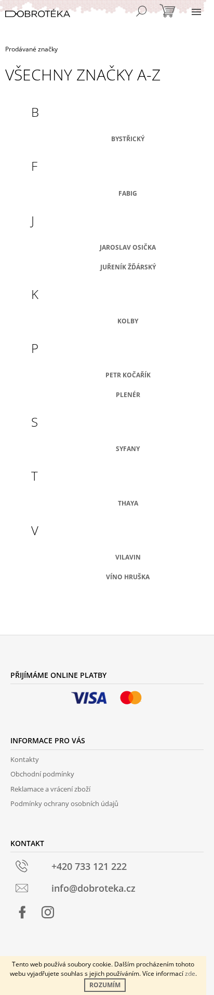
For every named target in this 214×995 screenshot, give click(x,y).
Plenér (128, 394)
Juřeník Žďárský (128, 267)
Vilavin (128, 557)
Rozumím (105, 984)
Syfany (128, 448)
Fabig (127, 193)
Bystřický (127, 138)
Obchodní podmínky (42, 774)
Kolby (127, 321)
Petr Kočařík (128, 375)
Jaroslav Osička (128, 247)
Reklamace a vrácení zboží (50, 789)
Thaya (128, 503)
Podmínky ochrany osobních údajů (64, 803)
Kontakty (24, 759)
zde (190, 973)
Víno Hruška (128, 577)
